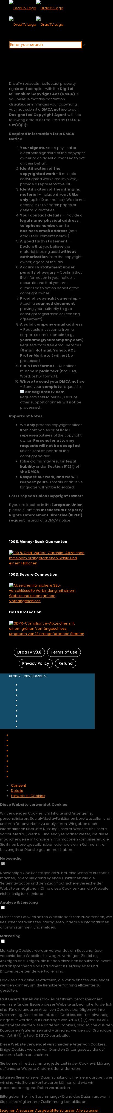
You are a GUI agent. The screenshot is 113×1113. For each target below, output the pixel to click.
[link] (84, 44)
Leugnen (7, 1110)
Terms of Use (64, 652)
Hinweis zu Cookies (28, 795)
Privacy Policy (35, 663)
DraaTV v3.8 (29, 652)
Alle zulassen (88, 1110)
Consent (18, 785)
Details (17, 790)
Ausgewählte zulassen (55, 1110)
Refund (65, 663)
